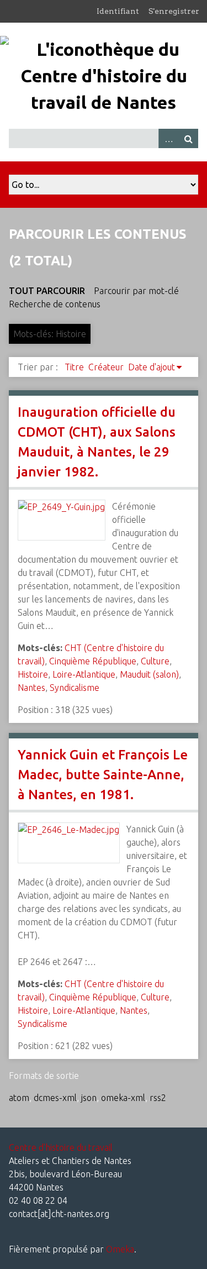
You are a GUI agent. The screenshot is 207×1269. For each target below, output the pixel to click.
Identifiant (118, 11)
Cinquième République (92, 661)
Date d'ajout (151, 367)
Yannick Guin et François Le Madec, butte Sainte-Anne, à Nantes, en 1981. (103, 774)
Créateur (106, 367)
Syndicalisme (74, 688)
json (89, 1098)
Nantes (31, 688)
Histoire (33, 674)
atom (19, 1098)
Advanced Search (168, 138)
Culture (155, 661)
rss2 (158, 1098)
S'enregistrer (173, 11)
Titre (74, 367)
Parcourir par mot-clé (136, 291)
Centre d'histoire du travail (61, 1147)
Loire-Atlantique (83, 674)
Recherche (188, 138)
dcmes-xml (55, 1098)
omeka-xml (123, 1098)
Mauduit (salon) (149, 674)
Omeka (120, 1249)
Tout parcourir (47, 291)
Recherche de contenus (54, 304)
